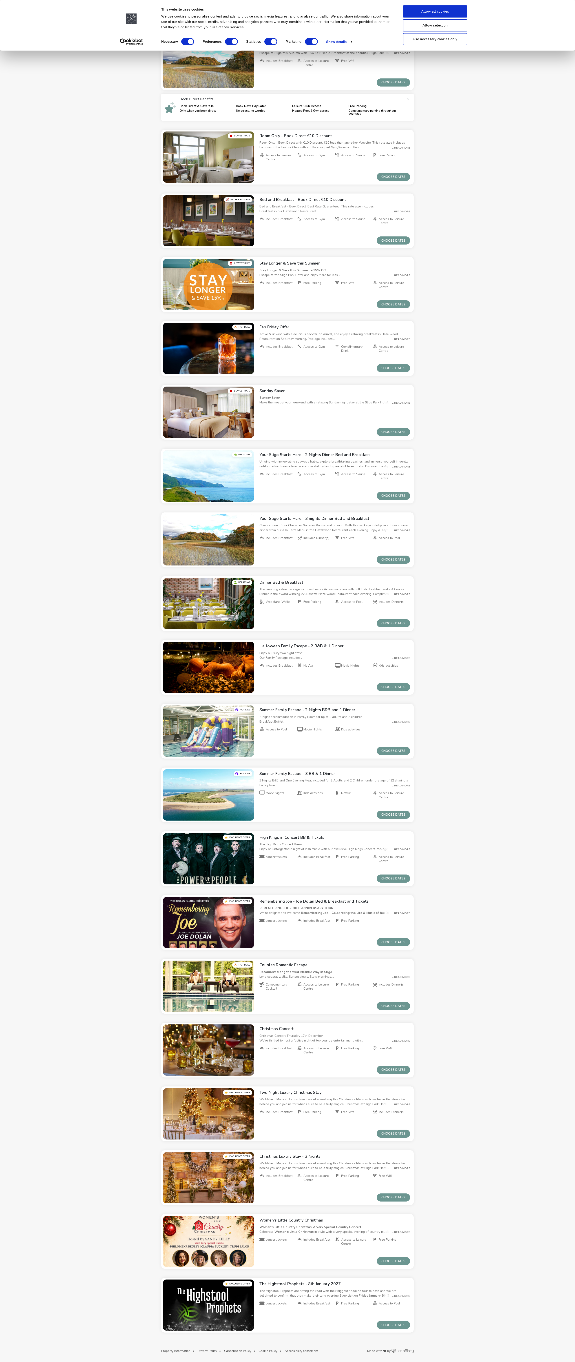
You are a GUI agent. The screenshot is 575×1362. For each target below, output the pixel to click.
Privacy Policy (207, 1351)
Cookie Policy (268, 1351)
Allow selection (435, 25)
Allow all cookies (435, 11)
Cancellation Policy (237, 1351)
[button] (208, 62)
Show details (336, 42)
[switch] (231, 41)
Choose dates (393, 82)
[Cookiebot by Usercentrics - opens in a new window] (131, 41)
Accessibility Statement (301, 1351)
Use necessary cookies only (435, 39)
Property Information (175, 1351)
